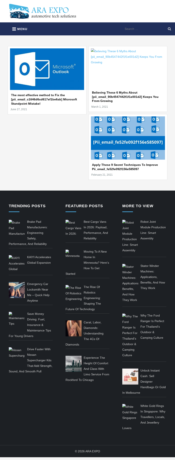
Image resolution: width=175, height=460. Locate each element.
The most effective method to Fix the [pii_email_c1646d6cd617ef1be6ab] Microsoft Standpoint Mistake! (44, 99)
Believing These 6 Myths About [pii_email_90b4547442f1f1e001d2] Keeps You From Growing (125, 97)
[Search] (169, 28)
